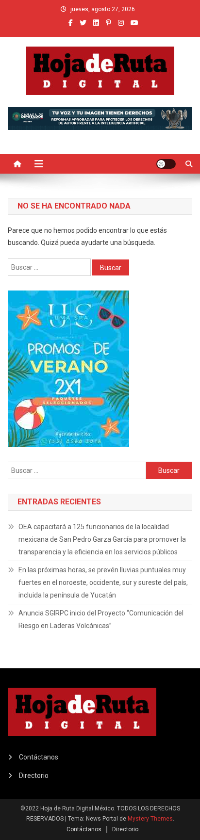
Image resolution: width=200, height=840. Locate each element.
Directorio (34, 775)
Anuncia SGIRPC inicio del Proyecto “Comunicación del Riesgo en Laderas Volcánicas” (100, 619)
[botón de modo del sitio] (166, 164)
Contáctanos (38, 757)
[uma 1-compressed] (68, 368)
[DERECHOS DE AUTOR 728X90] (100, 118)
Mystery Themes (150, 818)
